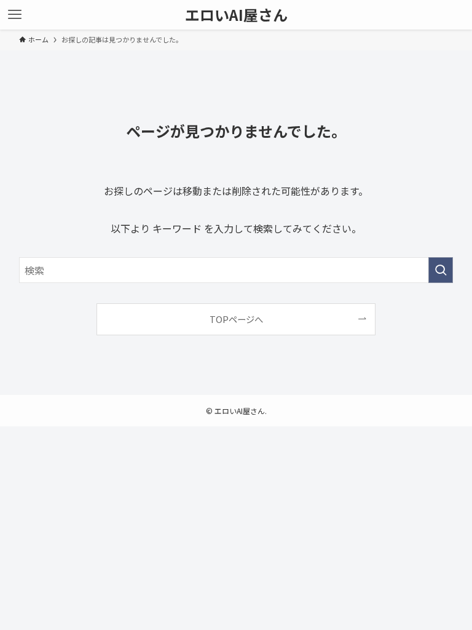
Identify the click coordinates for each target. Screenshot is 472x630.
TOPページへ (236, 319)
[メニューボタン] (15, 15)
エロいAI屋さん (236, 14)
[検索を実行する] (440, 270)
